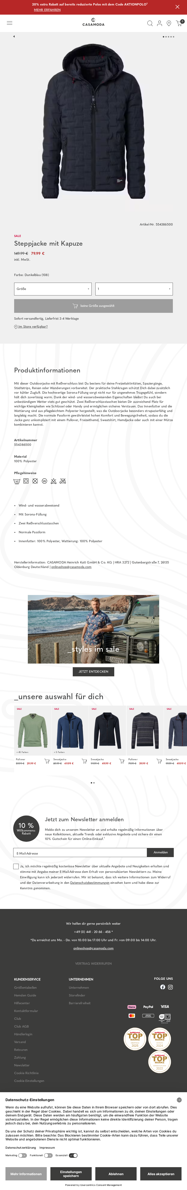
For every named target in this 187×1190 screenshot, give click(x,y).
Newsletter (22, 1065)
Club (17, 1019)
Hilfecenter (22, 1003)
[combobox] (53, 289)
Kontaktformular (26, 1011)
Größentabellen (25, 988)
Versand (20, 1042)
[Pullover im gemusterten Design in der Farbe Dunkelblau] (145, 731)
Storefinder (77, 995)
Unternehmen (79, 988)
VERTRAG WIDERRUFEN (93, 964)
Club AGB (21, 1026)
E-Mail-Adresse (27, 853)
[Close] (177, 7)
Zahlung (20, 1058)
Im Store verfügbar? (33, 327)
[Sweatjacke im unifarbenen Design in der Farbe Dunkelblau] (107, 731)
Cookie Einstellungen (29, 1081)
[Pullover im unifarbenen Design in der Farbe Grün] (32, 731)
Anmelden (160, 852)
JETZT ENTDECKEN (93, 672)
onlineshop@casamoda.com (71, 567)
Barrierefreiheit (80, 1003)
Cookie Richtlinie (26, 1073)
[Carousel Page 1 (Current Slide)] (163, 36)
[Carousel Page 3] (168, 36)
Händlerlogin (23, 1034)
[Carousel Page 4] (171, 36)
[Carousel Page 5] (173, 36)
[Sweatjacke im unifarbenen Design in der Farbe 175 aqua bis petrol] (70, 731)
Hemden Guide (25, 995)
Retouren (21, 1050)
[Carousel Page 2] (166, 36)
